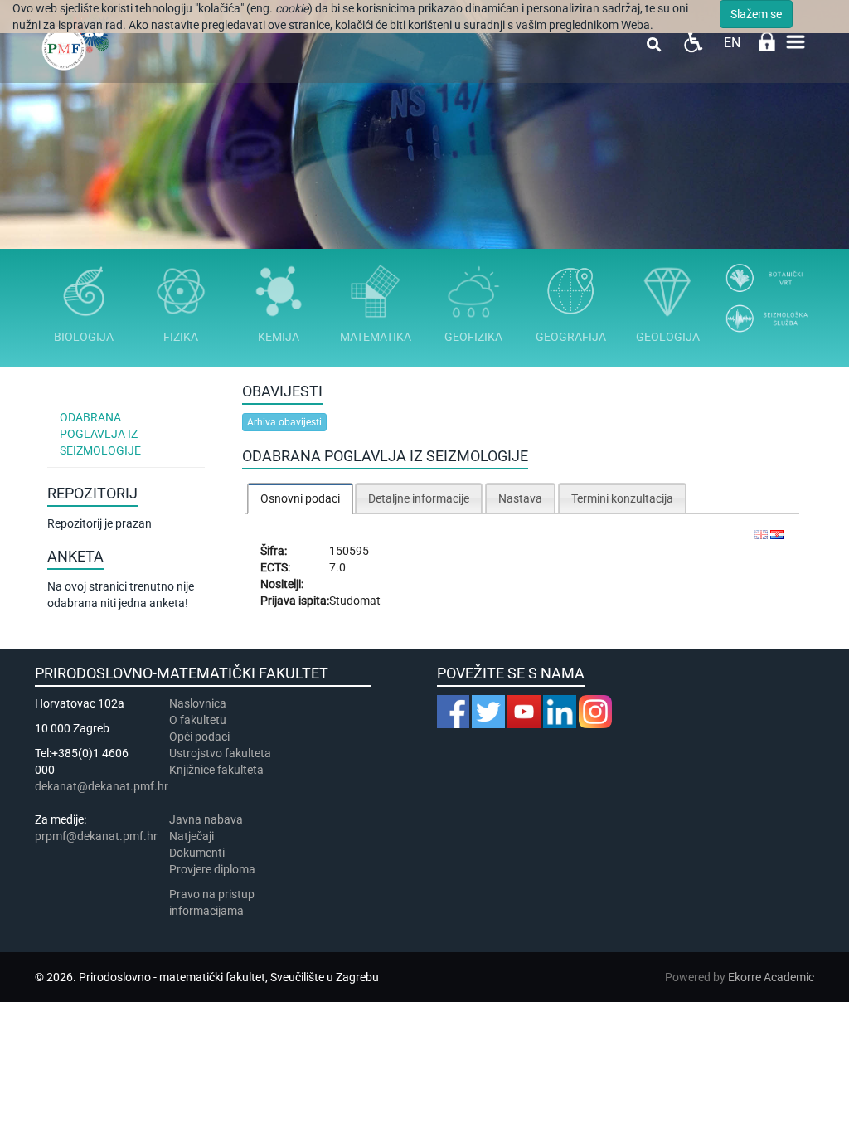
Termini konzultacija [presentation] (622, 498)
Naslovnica (197, 703)
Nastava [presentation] (520, 498)
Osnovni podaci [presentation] (300, 498)
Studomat (355, 600)
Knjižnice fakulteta (216, 769)
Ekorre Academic (771, 977)
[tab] (300, 498)
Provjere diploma (212, 869)
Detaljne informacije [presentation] (418, 498)
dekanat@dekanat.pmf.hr (101, 786)
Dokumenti (197, 852)
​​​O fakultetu (197, 720)
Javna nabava (206, 819)
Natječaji (191, 836)
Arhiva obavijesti (284, 422)
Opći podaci (199, 736)
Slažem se (756, 14)
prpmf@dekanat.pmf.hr (96, 836)
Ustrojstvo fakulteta (220, 753)
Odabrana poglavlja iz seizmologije (100, 434)
